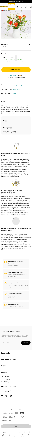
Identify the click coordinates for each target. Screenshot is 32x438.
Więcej (10, 420)
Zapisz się (25, 342)
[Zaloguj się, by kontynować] (29, 44)
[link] (4, 58)
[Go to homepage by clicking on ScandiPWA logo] (3, 6)
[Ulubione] (21, 7)
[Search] (17, 7)
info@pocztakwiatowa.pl (11, 386)
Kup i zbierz (13, 75)
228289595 (7, 376)
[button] (13, 6)
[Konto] (26, 7)
